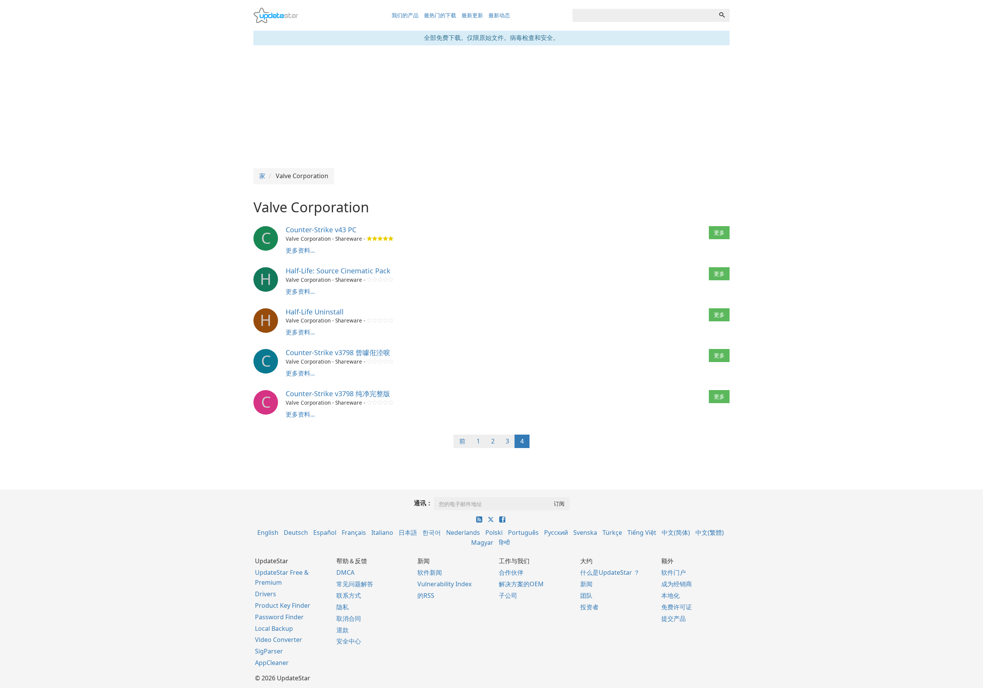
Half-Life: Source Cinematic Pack (338, 270)
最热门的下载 (440, 15)
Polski (494, 532)
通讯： (423, 503)
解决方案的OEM (521, 584)
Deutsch (296, 532)
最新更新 (472, 15)
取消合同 (348, 618)
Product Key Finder (282, 605)
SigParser (269, 651)
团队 (586, 595)
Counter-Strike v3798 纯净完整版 (338, 393)
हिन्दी (504, 542)
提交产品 (673, 618)
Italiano (382, 532)
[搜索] (722, 15)
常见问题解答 (354, 584)
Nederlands (463, 532)
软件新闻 (429, 572)
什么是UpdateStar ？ (610, 572)
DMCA (345, 572)
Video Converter (278, 639)
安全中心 (348, 641)
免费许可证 (676, 607)
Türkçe (612, 532)
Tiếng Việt (641, 532)
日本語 (408, 532)
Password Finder (279, 617)
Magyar (482, 542)
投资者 (589, 607)
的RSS (425, 595)
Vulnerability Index (444, 584)
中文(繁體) (709, 532)
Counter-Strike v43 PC (321, 229)
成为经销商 (676, 584)
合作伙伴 (511, 572)
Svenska (585, 532)
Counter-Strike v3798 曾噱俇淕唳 (338, 352)
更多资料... (300, 250)
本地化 (670, 595)
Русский (556, 532)
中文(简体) (676, 532)
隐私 (342, 607)
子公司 (508, 595)
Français (354, 532)
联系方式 (348, 595)
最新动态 (499, 15)
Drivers (265, 594)
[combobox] (644, 15)
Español (324, 532)
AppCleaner (272, 662)
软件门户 (673, 572)
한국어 (431, 532)
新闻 (586, 584)
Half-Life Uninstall (315, 311)
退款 (342, 630)
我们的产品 (405, 15)
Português (523, 532)
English (267, 532)
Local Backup (274, 628)
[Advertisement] (491, 106)
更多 (719, 232)
